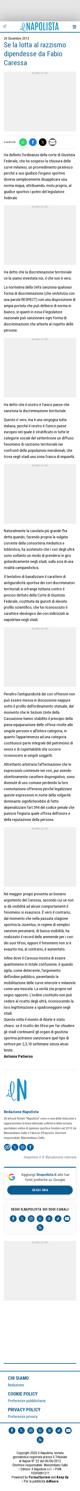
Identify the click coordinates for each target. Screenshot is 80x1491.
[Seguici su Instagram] (31, 1218)
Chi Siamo (18, 1378)
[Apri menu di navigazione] (74, 26)
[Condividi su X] (43, 142)
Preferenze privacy (23, 1416)
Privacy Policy (24, 1409)
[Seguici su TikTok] (58, 1218)
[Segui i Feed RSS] (40, 1227)
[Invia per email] (52, 142)
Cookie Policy (23, 1394)
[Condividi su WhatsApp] (23, 142)
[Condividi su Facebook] (33, 142)
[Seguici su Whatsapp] (40, 1218)
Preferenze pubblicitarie (27, 1401)
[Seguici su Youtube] (67, 1218)
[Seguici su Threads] (49, 1218)
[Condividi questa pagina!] (4, 27)
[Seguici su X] (22, 1218)
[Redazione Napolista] (16, 1090)
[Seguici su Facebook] (13, 1218)
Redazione (16, 1385)
